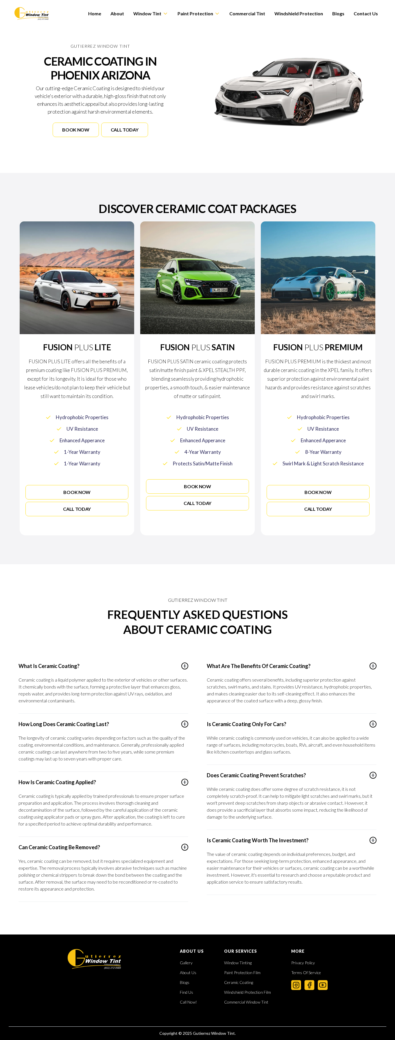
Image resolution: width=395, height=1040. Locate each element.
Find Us (186, 992)
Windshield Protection (298, 13)
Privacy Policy (303, 963)
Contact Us (366, 13)
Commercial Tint (247, 13)
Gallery (186, 963)
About (117, 13)
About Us (188, 972)
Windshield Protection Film (247, 992)
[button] (151, 13)
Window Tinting (238, 963)
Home (94, 13)
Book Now (75, 129)
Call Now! (188, 1002)
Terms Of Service (306, 972)
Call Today (125, 129)
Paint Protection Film (242, 972)
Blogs (338, 13)
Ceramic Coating (238, 982)
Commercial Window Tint (246, 1002)
